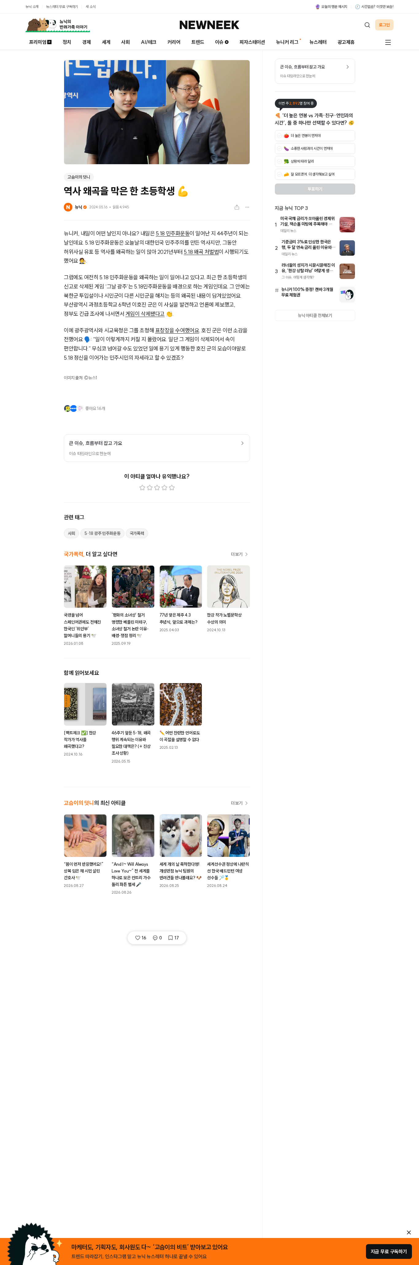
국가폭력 (137, 533)
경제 (86, 42)
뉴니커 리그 (287, 42)
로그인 (384, 25)
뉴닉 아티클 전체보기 (315, 315)
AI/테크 (148, 42)
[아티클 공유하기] (237, 207)
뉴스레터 (317, 42)
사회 (125, 42)
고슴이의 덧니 (78, 177)
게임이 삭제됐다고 (145, 313)
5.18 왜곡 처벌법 (201, 251)
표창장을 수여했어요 (177, 330)
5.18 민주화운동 (173, 233)
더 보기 (237, 554)
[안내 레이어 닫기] (409, 1232)
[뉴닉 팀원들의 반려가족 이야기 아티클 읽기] (57, 24)
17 (177, 938)
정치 (67, 42)
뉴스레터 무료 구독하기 (62, 6)
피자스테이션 (252, 42)
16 (144, 938)
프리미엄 (37, 42)
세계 (106, 42)
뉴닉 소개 (31, 6)
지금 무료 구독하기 (389, 1251)
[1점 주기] (142, 487)
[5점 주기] (171, 487)
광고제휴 (346, 42)
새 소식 (90, 6)
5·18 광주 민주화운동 (102, 533)
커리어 (173, 42)
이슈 (219, 42)
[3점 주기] (157, 487)
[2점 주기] (149, 487)
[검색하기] (367, 24)
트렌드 (197, 42)
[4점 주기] (164, 487)
